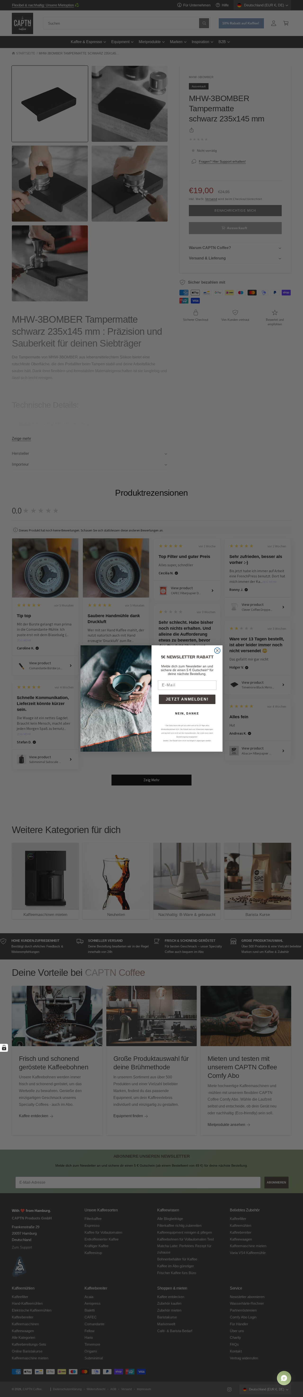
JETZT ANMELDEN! (187, 699)
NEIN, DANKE (187, 713)
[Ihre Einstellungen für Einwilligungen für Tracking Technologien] (4, 1048)
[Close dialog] (217, 650)
